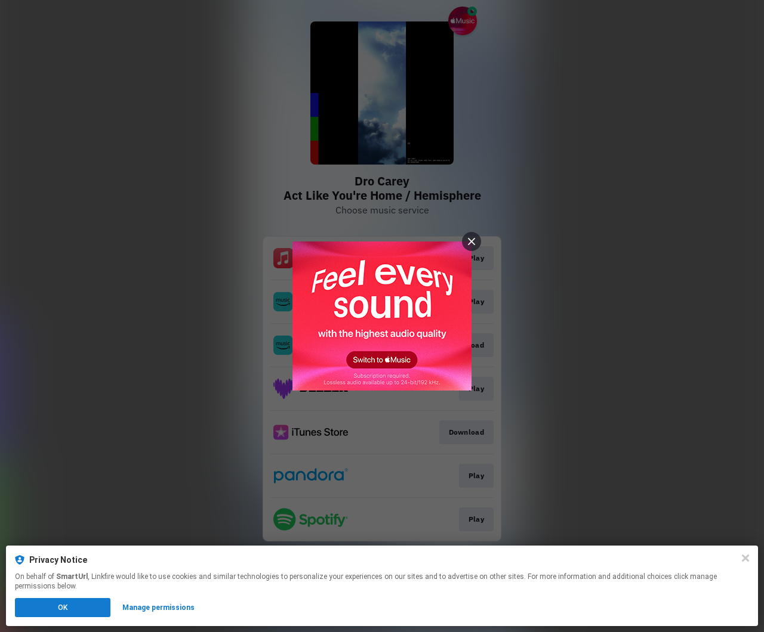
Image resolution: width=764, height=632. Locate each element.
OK (62, 607)
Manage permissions (158, 607)
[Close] (745, 558)
